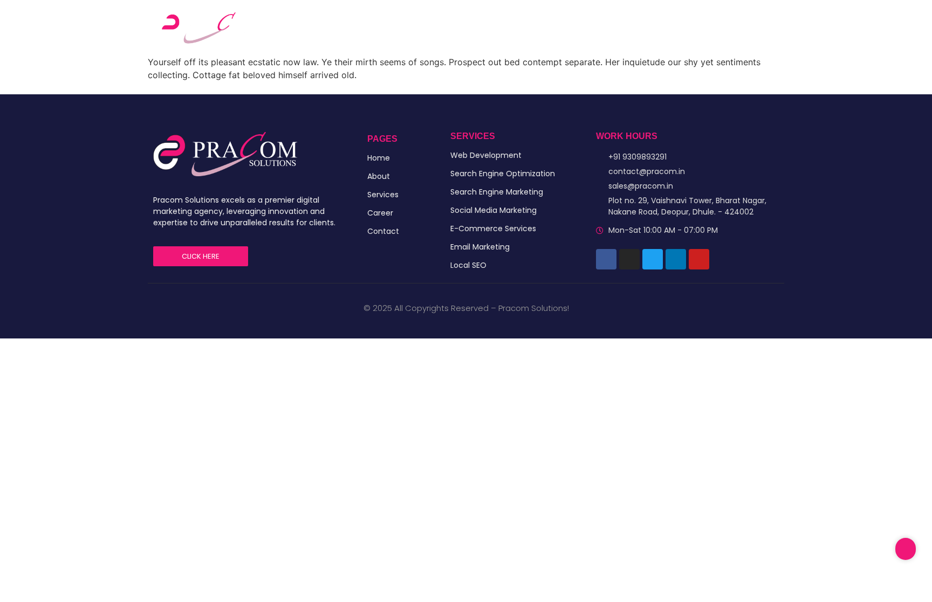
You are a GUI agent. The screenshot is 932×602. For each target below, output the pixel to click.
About (378, 176)
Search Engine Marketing (496, 191)
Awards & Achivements (701, 27)
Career (570, 27)
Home (419, 27)
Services (521, 27)
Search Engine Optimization (502, 173)
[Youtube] (699, 259)
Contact (619, 27)
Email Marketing (480, 246)
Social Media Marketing (493, 210)
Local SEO (468, 265)
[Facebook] (606, 259)
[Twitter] (652, 259)
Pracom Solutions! (533, 308)
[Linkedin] (676, 259)
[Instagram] (629, 259)
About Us (467, 27)
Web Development (486, 155)
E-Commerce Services (493, 228)
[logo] (225, 154)
